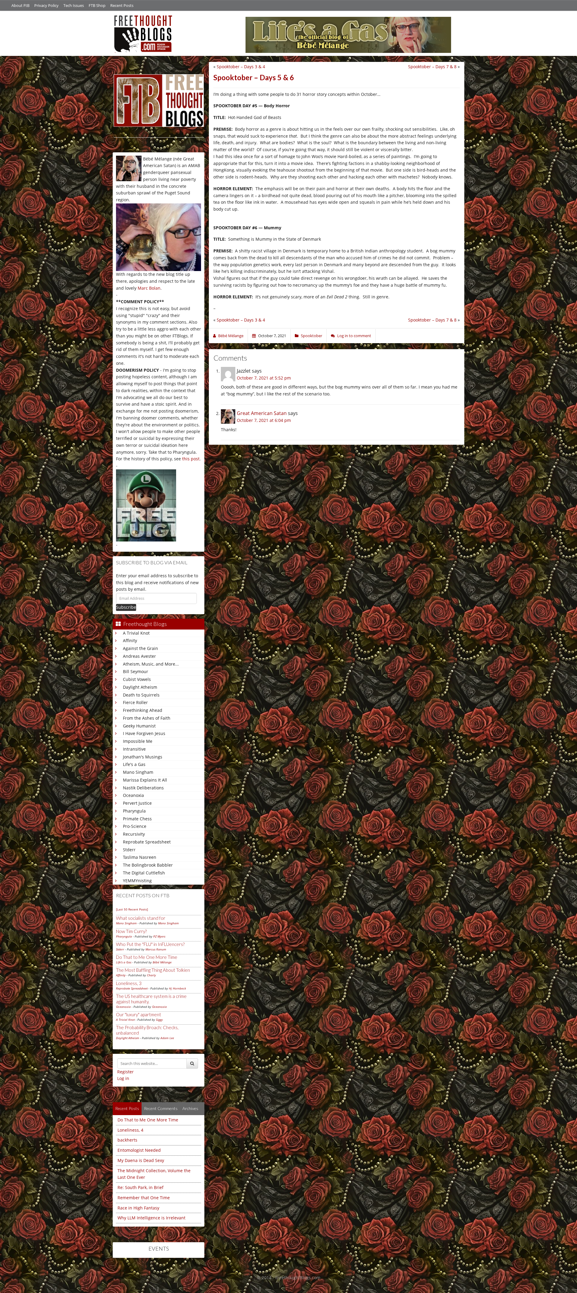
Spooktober (311, 335)
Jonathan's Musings (142, 757)
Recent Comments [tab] (161, 1108)
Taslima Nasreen (139, 857)
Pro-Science (134, 826)
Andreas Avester (139, 656)
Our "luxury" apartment (138, 1014)
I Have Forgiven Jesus (144, 733)
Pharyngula (134, 811)
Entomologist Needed (139, 1150)
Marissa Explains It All (145, 780)
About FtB (20, 5)
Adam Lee (167, 1038)
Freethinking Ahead (142, 710)
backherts (127, 1140)
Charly (151, 975)
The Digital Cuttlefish (144, 873)
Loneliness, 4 (130, 1130)
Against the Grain (140, 648)
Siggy (159, 1019)
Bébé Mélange (162, 962)
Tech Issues (73, 5)
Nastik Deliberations (143, 788)
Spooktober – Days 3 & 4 (241, 66)
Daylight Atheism (140, 687)
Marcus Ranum (155, 949)
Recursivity (134, 834)
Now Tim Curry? (131, 931)
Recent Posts (121, 5)
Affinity (130, 640)
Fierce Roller (135, 702)
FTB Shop (97, 5)
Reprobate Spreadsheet (147, 842)
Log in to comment (354, 335)
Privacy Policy (46, 5)
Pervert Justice (137, 803)
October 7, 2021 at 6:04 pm (264, 420)
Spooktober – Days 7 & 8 (432, 66)
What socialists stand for (140, 918)
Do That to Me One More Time (146, 957)
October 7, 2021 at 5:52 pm (264, 378)
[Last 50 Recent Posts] (132, 909)
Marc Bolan (149, 288)
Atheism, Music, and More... (151, 664)
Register (125, 1072)
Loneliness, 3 (129, 983)
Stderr (129, 849)
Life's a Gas (134, 764)
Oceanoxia (133, 795)
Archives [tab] (190, 1108)
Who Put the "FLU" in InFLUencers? (150, 944)
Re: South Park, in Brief (140, 1187)
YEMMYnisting (137, 880)
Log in (123, 1078)
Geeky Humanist (139, 726)
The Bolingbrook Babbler (148, 865)
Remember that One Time (144, 1197)
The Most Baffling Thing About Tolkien (153, 970)
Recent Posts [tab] (127, 1108)
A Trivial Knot (136, 633)
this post (191, 459)
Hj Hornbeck (177, 988)
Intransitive (134, 749)
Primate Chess (137, 819)
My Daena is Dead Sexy (141, 1160)
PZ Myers (159, 936)
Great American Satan (262, 413)
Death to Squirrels (141, 695)
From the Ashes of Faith (146, 718)
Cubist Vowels (137, 679)
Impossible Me (137, 741)
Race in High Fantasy (138, 1208)
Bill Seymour (135, 671)
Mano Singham (138, 772)
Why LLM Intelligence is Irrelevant (151, 1218)
